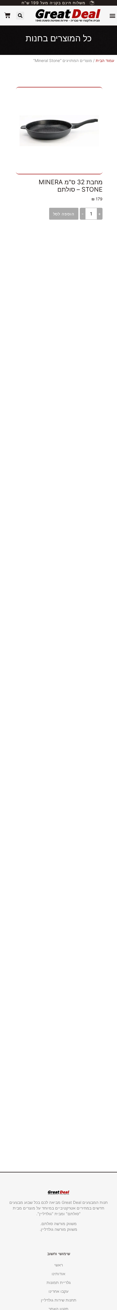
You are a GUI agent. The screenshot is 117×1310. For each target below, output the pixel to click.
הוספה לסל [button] (63, 213)
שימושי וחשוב (58, 1253)
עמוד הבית (105, 60)
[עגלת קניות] (7, 15)
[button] (112, 15)
